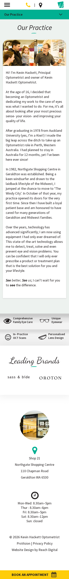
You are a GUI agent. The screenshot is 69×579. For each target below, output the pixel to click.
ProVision (23, 543)
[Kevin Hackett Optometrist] (61, 5)
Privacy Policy (43, 543)
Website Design (23, 550)
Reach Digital (48, 550)
